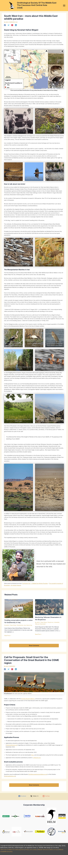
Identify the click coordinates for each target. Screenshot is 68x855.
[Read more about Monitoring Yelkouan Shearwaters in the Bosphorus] (49, 607)
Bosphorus (50, 622)
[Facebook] (5, 25)
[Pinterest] (12, 25)
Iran (16, 22)
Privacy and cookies (31, 849)
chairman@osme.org (11, 745)
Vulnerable (56, 622)
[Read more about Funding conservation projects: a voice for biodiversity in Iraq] (18, 608)
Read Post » (7, 635)
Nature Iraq (29, 625)
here (32, 755)
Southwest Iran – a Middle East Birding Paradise (35, 583)
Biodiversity (20, 625)
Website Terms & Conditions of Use (48, 849)
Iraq (25, 625)
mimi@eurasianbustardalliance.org (38, 774)
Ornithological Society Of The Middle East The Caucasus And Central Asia (36, 4)
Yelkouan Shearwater (40, 624)
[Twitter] (8, 25)
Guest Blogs (13, 625)
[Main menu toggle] (64, 5)
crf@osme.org (37, 757)
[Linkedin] (16, 25)
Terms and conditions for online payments (12, 849)
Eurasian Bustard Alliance (28, 698)
